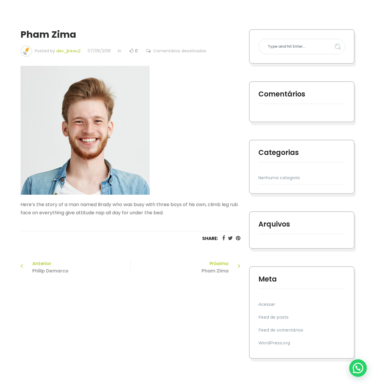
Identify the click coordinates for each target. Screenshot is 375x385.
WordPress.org (274, 343)
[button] (358, 368)
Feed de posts (273, 317)
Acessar (266, 304)
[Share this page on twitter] (229, 238)
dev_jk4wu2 (68, 51)
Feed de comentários (280, 330)
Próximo (215, 267)
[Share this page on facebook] (222, 238)
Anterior (50, 267)
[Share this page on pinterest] (236, 238)
